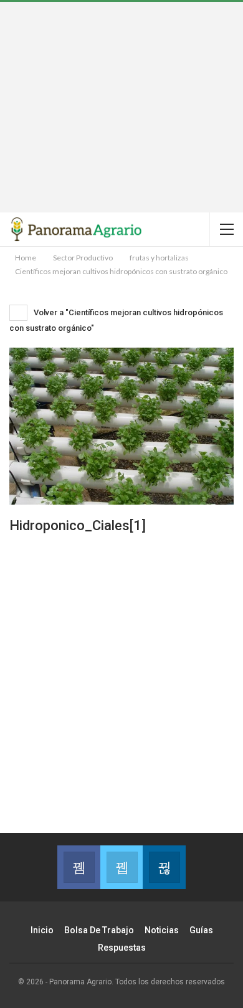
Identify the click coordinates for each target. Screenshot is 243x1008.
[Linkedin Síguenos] (164, 867)
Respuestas (122, 948)
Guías (201, 930)
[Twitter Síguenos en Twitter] (121, 867)
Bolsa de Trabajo (99, 930)
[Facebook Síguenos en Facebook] (78, 867)
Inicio (42, 930)
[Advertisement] (121, 107)
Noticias (162, 930)
